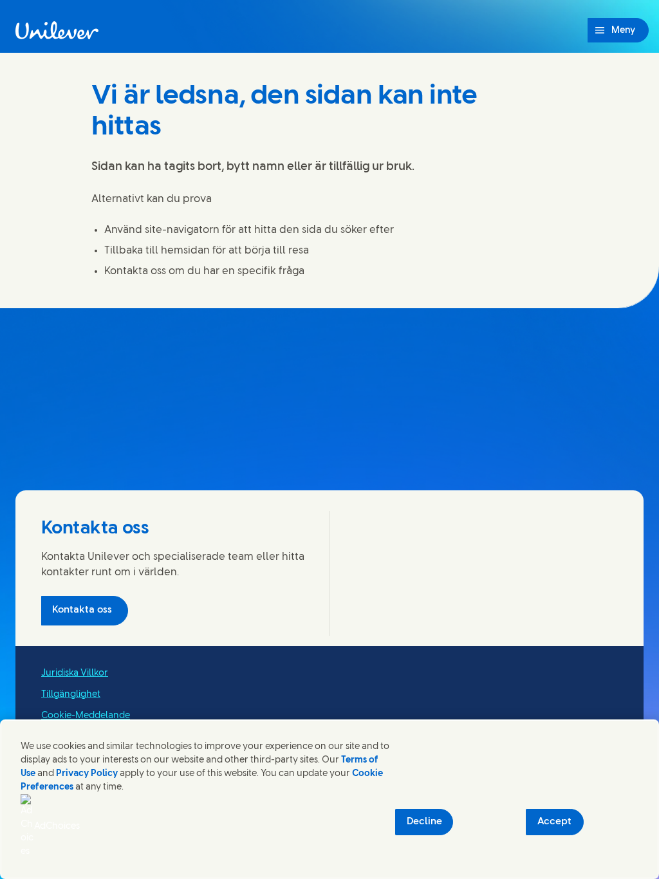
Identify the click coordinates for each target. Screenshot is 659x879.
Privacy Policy (87, 774)
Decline (424, 822)
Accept (554, 822)
